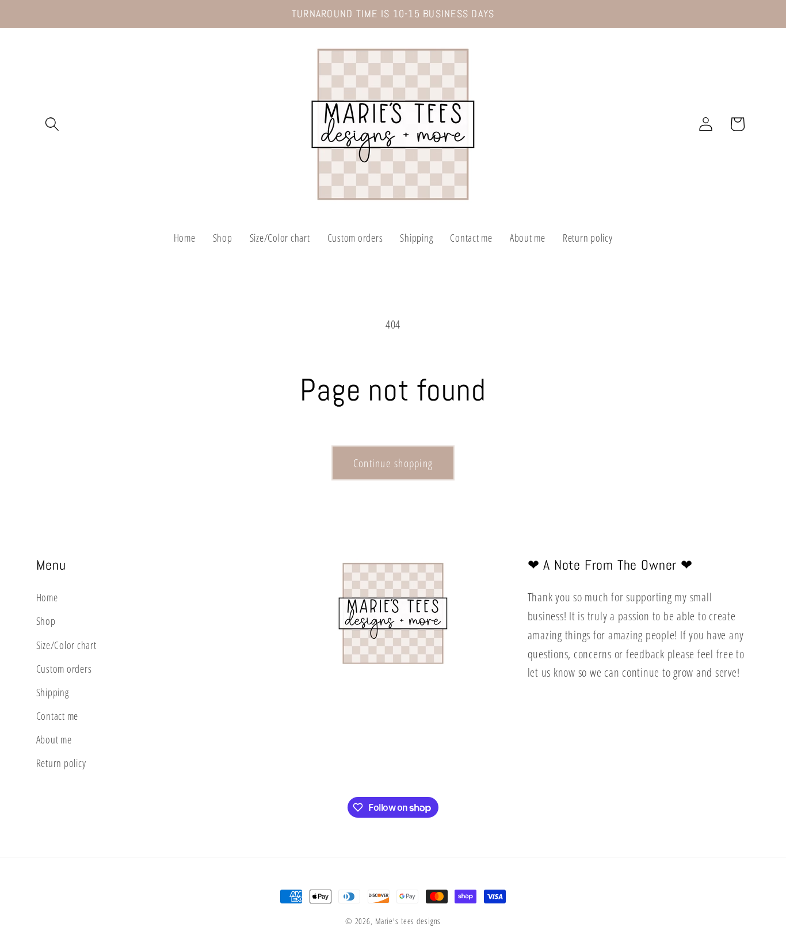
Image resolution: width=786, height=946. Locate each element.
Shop (46, 621)
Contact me (57, 716)
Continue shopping (393, 463)
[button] (52, 124)
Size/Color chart (66, 645)
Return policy (61, 763)
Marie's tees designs (408, 921)
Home (47, 597)
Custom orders (64, 669)
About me (54, 739)
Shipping (52, 692)
